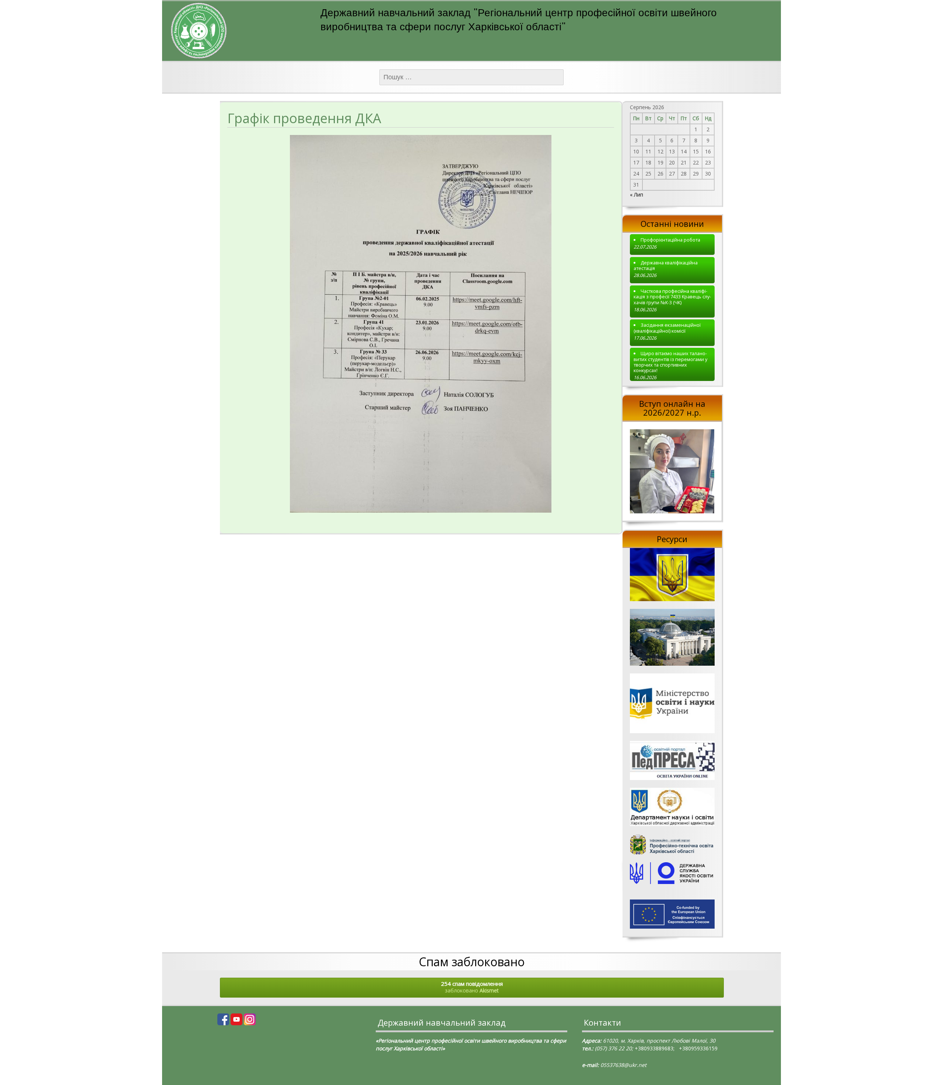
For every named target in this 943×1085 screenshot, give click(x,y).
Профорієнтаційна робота (670, 240)
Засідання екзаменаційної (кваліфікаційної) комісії (667, 328)
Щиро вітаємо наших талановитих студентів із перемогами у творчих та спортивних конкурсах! (670, 362)
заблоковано (472, 987)
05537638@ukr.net (623, 1064)
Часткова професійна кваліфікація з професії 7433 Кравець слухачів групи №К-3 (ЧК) (672, 296)
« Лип (636, 194)
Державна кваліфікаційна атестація (666, 265)
